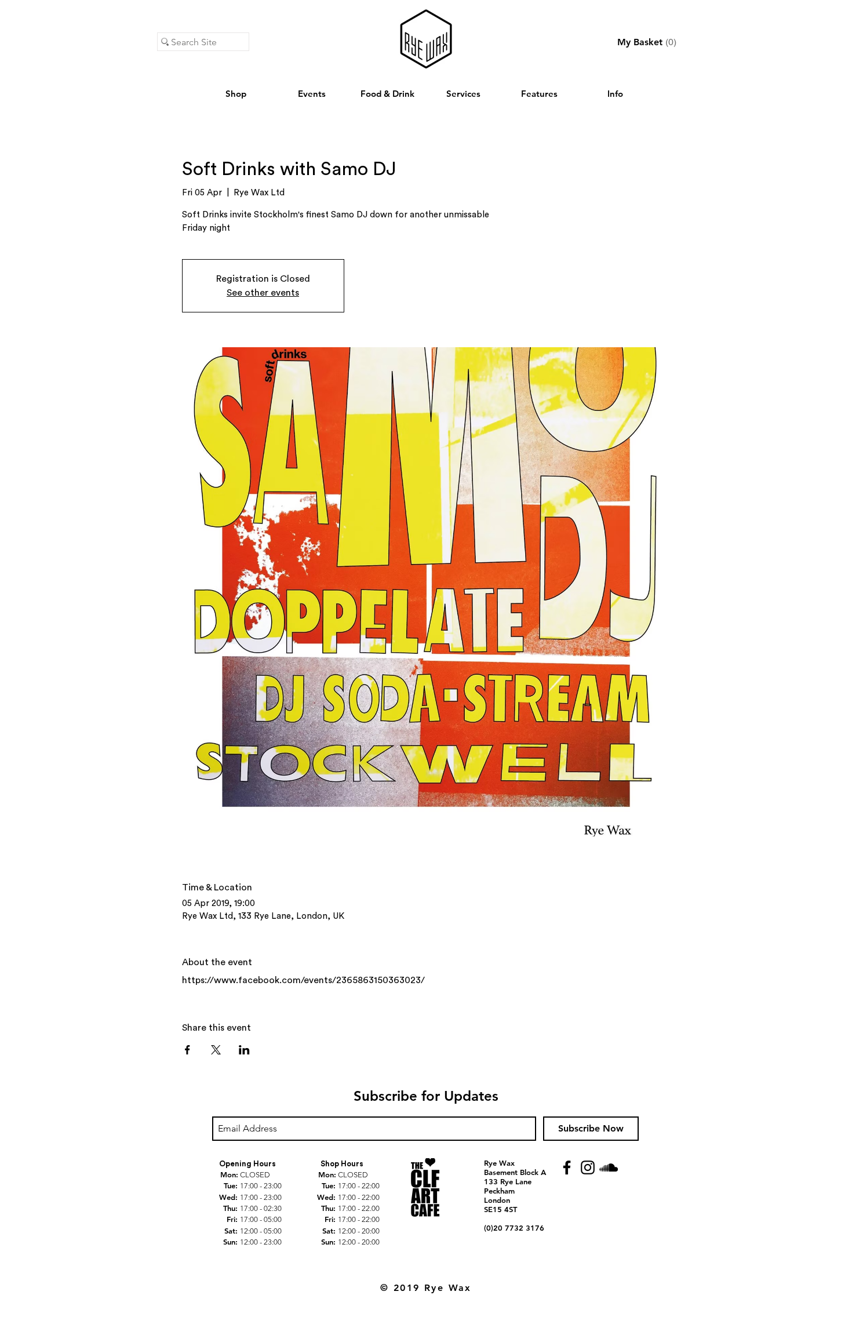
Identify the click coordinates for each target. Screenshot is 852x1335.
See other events (263, 292)
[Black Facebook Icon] (567, 1167)
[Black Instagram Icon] (587, 1167)
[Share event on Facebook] (187, 1049)
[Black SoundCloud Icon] (608, 1167)
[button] (647, 42)
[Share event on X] (215, 1049)
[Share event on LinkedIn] (244, 1049)
